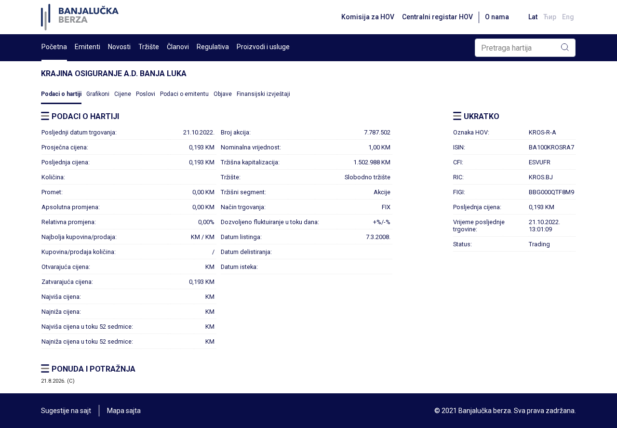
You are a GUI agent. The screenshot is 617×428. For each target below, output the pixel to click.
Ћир (549, 17)
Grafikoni (97, 94)
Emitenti (87, 47)
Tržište (148, 47)
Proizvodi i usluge (263, 47)
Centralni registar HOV (437, 17)
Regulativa (213, 47)
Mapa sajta (124, 411)
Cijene (122, 94)
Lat (532, 17)
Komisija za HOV (367, 17)
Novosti (119, 47)
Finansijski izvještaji (263, 94)
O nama (497, 17)
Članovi (178, 47)
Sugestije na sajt (66, 411)
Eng (568, 17)
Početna (54, 47)
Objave (223, 94)
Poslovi (145, 94)
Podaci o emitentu (184, 94)
